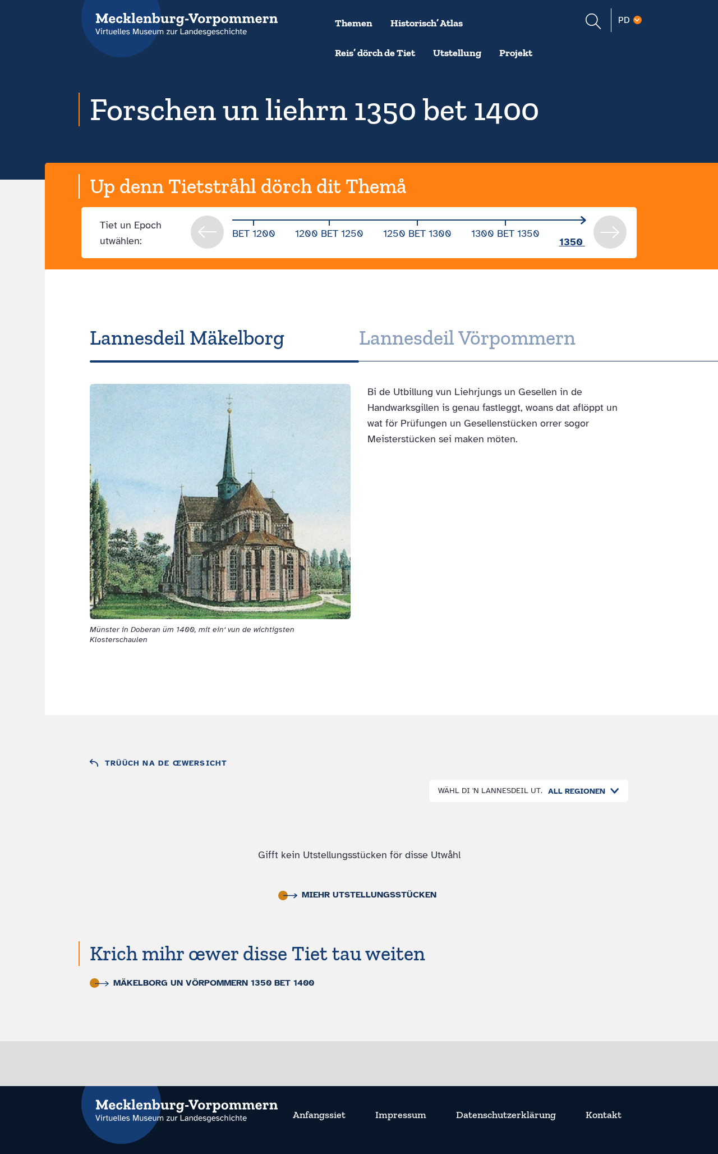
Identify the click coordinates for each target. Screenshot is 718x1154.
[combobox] (580, 791)
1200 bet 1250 (329, 233)
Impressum (400, 1115)
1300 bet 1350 (505, 233)
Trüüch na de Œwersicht (166, 763)
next (610, 232)
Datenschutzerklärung (506, 1115)
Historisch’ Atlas (426, 23)
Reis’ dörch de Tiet (375, 53)
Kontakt (604, 1115)
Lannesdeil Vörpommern (467, 338)
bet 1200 (253, 233)
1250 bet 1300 (417, 233)
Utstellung (457, 53)
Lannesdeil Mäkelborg (187, 338)
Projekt (515, 53)
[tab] (224, 337)
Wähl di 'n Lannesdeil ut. (490, 790)
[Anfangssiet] (179, 1103)
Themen (353, 23)
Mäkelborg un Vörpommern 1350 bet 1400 (213, 983)
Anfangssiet (319, 1115)
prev (207, 232)
